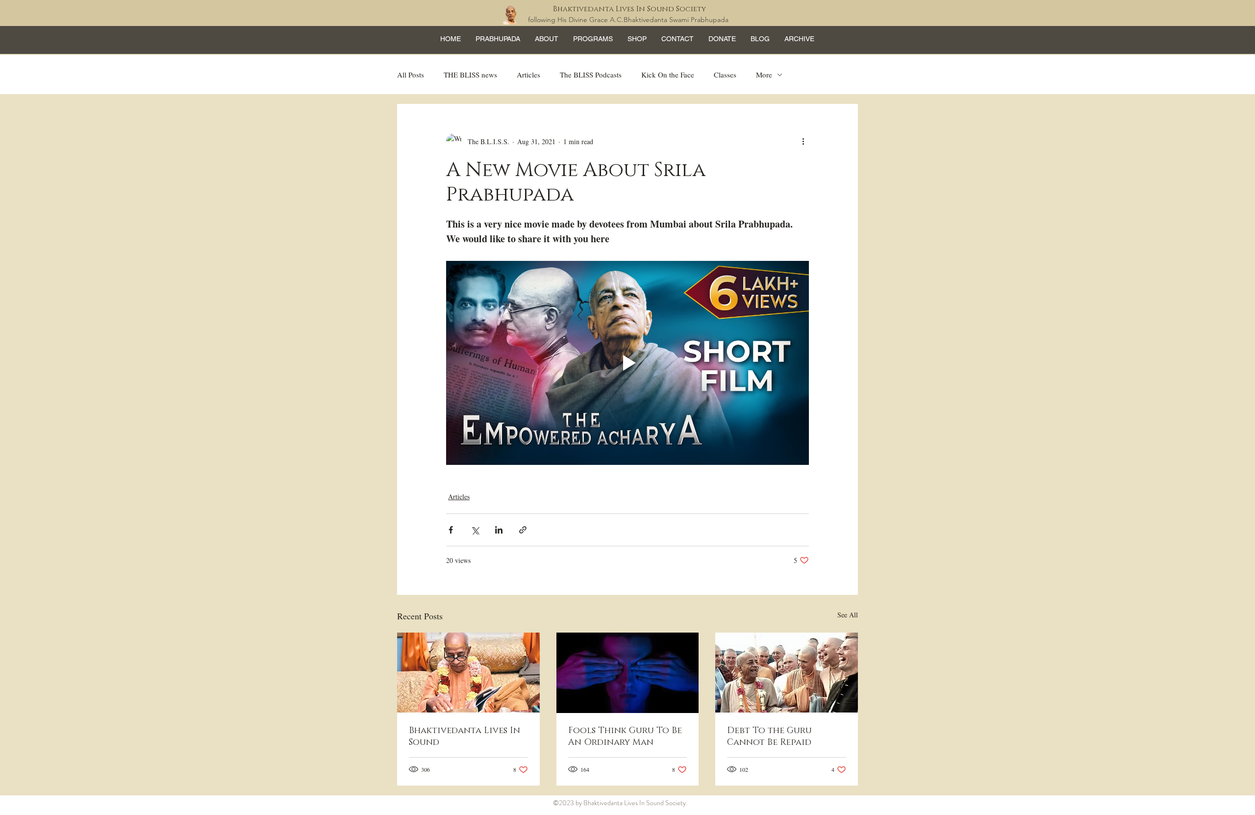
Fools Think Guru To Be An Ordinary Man (625, 736)
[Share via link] (522, 530)
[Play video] (627, 363)
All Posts (410, 74)
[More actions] (803, 141)
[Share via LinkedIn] (498, 530)
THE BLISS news (470, 74)
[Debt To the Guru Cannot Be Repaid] (786, 673)
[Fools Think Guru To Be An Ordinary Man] (627, 673)
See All (847, 614)
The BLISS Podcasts (591, 74)
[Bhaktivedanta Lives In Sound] (468, 673)
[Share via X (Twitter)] (474, 530)
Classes (725, 74)
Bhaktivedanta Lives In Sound (464, 736)
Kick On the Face (667, 74)
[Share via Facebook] (450, 530)
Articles (528, 74)
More (764, 74)
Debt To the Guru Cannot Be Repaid (769, 736)
